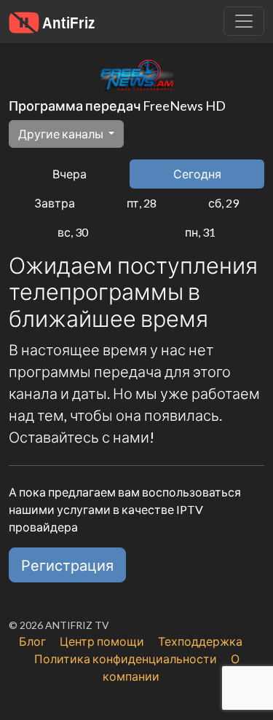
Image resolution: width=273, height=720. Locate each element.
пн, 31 (200, 232)
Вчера (69, 174)
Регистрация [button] (67, 565)
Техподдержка (200, 641)
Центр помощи (102, 641)
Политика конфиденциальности (125, 658)
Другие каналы (62, 134)
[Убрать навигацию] (243, 21)
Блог (32, 641)
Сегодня (197, 174)
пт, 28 (142, 203)
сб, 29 (223, 203)
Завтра (54, 203)
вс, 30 (73, 232)
